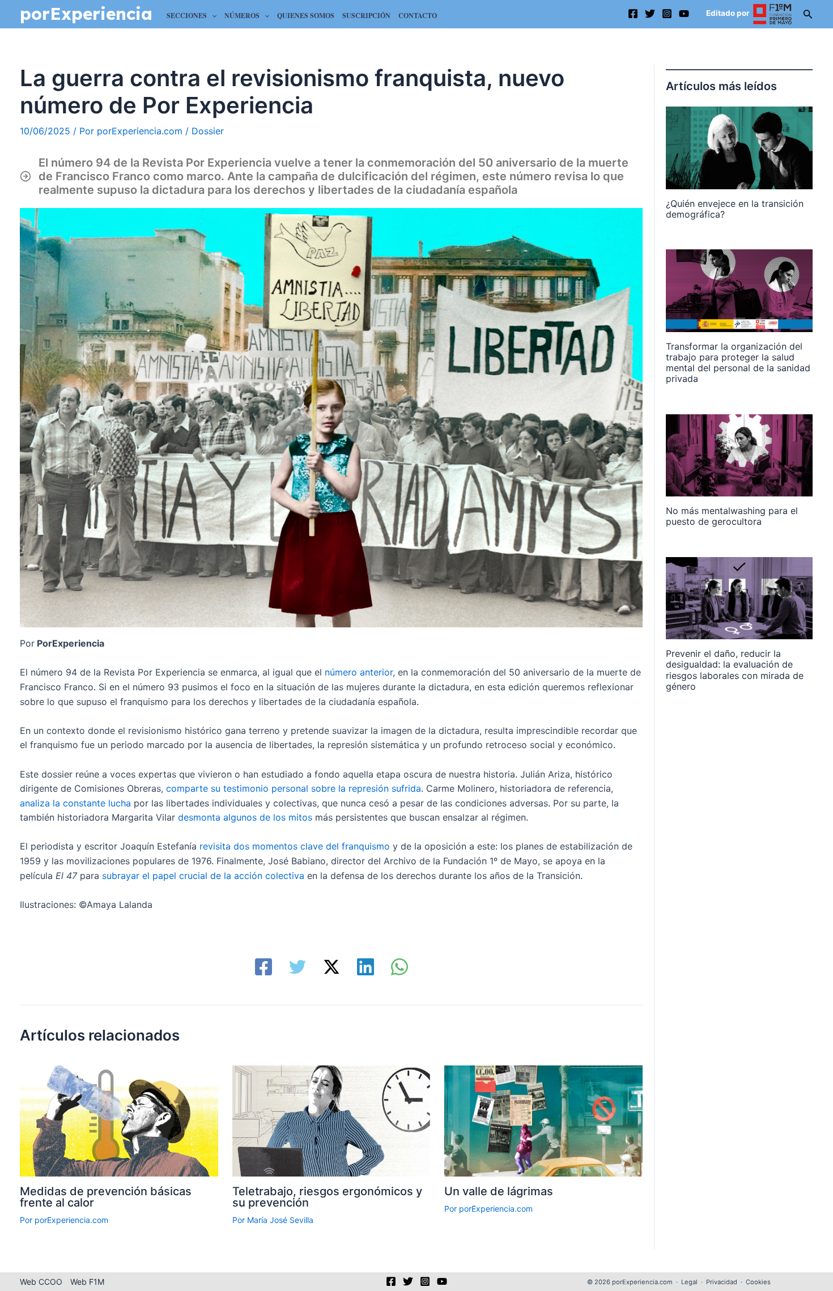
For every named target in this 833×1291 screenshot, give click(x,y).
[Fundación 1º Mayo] (772, 13)
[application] (211, 16)
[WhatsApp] (399, 966)
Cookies (758, 1282)
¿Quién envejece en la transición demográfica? (735, 209)
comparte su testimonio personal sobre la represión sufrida (293, 788)
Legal (689, 1282)
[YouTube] (684, 14)
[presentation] (739, 148)
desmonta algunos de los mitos (246, 817)
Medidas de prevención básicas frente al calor (106, 1196)
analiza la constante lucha (75, 803)
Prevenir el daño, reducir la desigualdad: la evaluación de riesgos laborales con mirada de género (735, 670)
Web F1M (87, 1281)
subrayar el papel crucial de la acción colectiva (203, 875)
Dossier (208, 131)
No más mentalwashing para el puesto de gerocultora (732, 516)
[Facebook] (633, 14)
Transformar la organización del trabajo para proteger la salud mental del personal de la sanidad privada (738, 363)
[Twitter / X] (331, 966)
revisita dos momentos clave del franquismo (294, 846)
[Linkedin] (365, 966)
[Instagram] (667, 14)
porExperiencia (86, 13)
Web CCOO (41, 1281)
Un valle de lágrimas (498, 1191)
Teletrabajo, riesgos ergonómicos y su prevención (327, 1196)
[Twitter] (650, 14)
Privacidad (721, 1282)
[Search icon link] (808, 16)
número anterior (359, 672)
